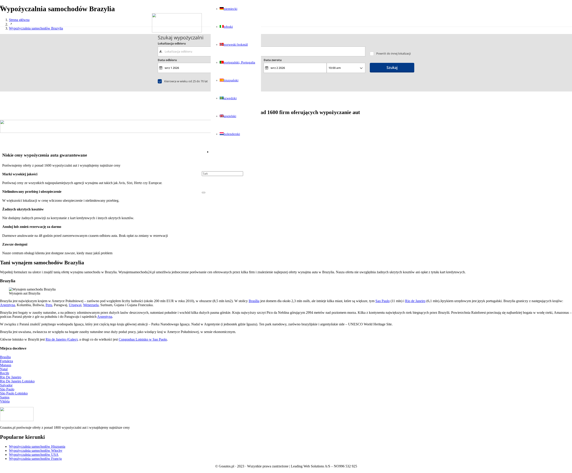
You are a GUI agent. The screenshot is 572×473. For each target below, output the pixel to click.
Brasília (254, 301)
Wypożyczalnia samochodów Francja (35, 458)
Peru (49, 305)
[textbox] (261, 51)
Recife (4, 373)
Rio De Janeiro (10, 377)
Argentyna (7, 305)
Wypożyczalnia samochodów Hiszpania (37, 446)
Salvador (6, 385)
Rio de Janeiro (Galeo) (62, 339)
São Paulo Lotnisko (14, 393)
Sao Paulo (382, 301)
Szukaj (392, 67)
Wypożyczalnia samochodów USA (34, 454)
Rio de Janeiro (415, 301)
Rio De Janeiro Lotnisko (17, 381)
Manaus (5, 365)
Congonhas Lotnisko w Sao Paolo (143, 339)
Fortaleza (6, 361)
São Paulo (7, 389)
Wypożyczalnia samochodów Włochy (35, 450)
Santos (4, 397)
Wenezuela (91, 305)
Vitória (5, 401)
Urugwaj (75, 305)
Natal (4, 369)
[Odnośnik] (177, 31)
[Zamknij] (203, 192)
